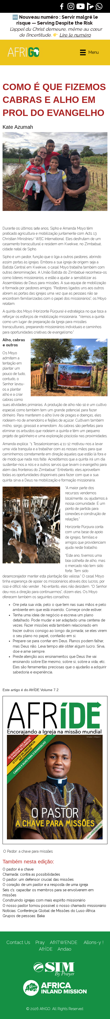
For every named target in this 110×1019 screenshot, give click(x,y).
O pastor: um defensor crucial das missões (38, 879)
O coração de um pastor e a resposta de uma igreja (45, 885)
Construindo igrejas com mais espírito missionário (44, 900)
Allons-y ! (93, 942)
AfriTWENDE (63, 942)
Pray (40, 942)
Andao (64, 949)
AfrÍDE (45, 949)
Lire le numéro (75, 35)
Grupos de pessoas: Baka (24, 916)
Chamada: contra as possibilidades (31, 874)
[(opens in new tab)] (54, 969)
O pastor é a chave (18, 869)
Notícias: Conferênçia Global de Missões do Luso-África (49, 911)
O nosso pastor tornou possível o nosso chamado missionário (54, 906)
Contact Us (18, 942)
